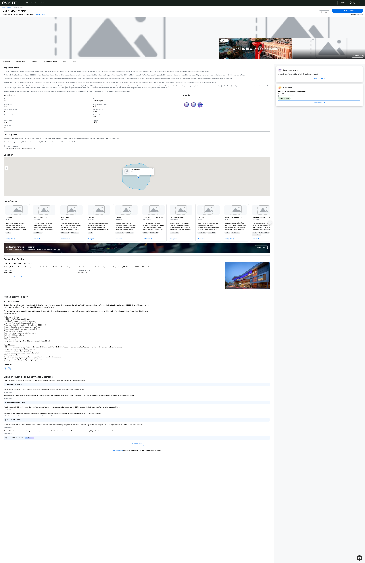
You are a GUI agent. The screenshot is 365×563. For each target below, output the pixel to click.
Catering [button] (145, 232)
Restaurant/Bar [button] (37, 232)
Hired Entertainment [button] (264, 232)
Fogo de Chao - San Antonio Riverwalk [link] (153, 217)
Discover (54, 3)
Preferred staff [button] (74, 232)
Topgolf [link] (9, 217)
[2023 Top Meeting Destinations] (200, 105)
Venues (26, 3)
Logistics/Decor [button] (65, 232)
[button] (109, 38)
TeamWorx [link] (92, 217)
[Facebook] (9, 368)
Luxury (62, 3)
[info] (362, 14)
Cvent (3, 7)
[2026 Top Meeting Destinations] (186, 104)
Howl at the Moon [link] (41, 217)
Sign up (355, 3)
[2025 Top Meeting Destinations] (193, 104)
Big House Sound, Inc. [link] (233, 217)
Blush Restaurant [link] (177, 217)
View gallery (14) (358, 56)
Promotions (34, 3)
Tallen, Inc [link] (65, 217)
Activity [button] (8, 232)
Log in (361, 3)
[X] (5, 368)
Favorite (325, 12)
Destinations (45, 3)
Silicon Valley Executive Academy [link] (263, 217)
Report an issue (117, 451)
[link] (16, 210)
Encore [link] (118, 217)
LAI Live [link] (201, 217)
